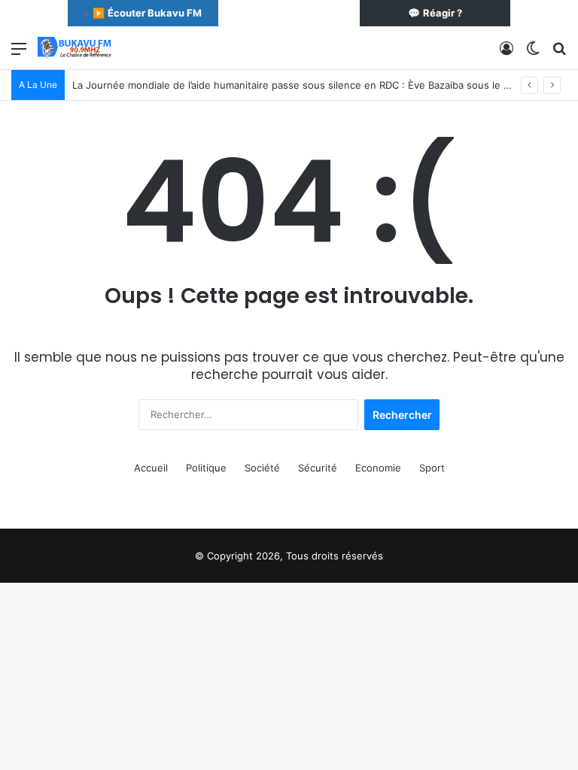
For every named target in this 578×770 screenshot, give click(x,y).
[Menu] (18, 54)
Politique (206, 468)
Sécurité (317, 468)
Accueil (151, 468)
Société (262, 468)
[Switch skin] (532, 54)
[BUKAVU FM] (75, 48)
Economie (378, 468)
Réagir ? (435, 13)
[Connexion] (506, 54)
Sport (432, 468)
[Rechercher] (559, 54)
